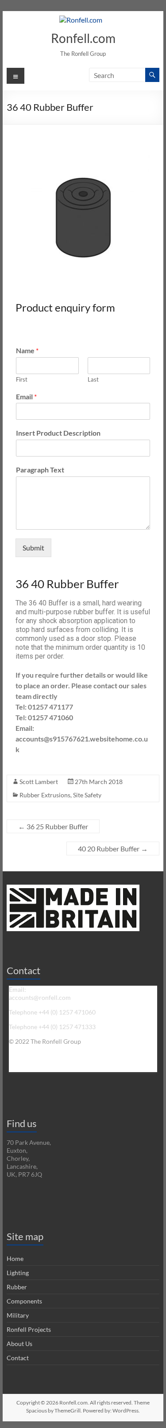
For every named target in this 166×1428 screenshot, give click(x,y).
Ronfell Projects (29, 1329)
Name (27, 350)
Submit (33, 547)
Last (93, 379)
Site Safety (87, 795)
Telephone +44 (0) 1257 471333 (52, 1026)
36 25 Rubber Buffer (53, 826)
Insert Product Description (58, 433)
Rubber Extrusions (44, 795)
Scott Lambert (38, 781)
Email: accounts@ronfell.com (40, 993)
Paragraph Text (40, 469)
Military (18, 1315)
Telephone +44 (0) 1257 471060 (52, 1012)
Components (24, 1301)
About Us (19, 1343)
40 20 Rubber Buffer (113, 848)
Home (15, 1258)
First (21, 379)
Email (26, 396)
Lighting (18, 1272)
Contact (18, 1358)
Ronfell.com (83, 38)
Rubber (17, 1287)
